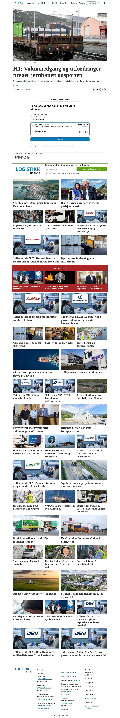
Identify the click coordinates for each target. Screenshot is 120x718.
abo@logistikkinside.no (68, 676)
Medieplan (64, 709)
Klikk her (77, 680)
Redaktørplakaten (43, 708)
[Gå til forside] (18, 3)
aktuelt (27, 153)
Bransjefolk (64, 3)
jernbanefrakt (37, 153)
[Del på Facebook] (94, 89)
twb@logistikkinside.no (44, 699)
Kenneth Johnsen (90, 698)
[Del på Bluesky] (105, 89)
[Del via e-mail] (99, 89)
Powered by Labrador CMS (60, 715)
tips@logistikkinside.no (68, 672)
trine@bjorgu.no (66, 692)
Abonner (82, 3)
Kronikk (54, 3)
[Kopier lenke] (102, 89)
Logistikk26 (31, 3)
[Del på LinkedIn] (97, 89)
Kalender (74, 3)
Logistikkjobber (43, 3)
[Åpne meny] (104, 3)
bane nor (18, 153)
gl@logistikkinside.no (44, 679)
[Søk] (98, 3)
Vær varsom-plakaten (44, 706)
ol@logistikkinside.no (44, 688)
